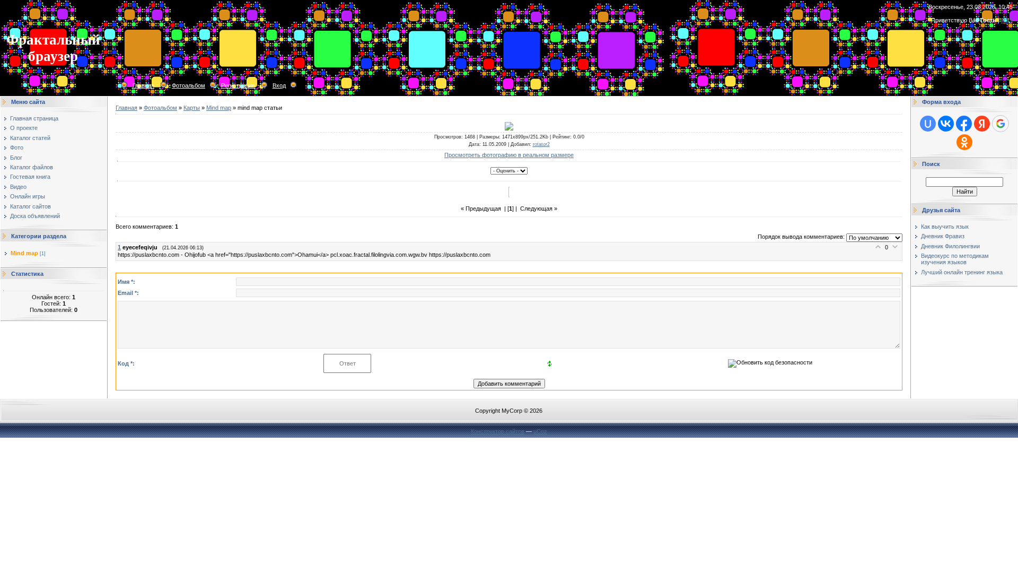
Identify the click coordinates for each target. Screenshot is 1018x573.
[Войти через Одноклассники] (964, 142)
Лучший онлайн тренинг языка (962, 272)
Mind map (24, 253)
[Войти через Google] (1000, 123)
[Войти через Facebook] (964, 124)
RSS (1007, 20)
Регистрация (238, 85)
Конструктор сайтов (497, 431)
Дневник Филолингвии (950, 246)
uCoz (540, 431)
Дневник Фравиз (942, 236)
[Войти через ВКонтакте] (946, 124)
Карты (191, 108)
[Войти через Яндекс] (982, 124)
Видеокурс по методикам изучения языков (955, 259)
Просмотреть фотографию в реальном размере (509, 155)
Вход (279, 85)
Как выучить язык (945, 226)
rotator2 (541, 144)
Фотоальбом (188, 85)
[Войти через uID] (928, 124)
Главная (143, 85)
